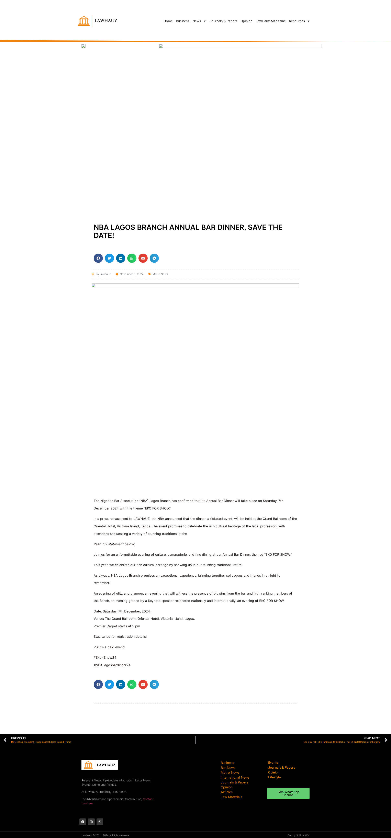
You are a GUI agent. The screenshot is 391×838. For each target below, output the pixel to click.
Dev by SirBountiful (299, 835)
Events (273, 762)
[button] (98, 258)
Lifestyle (274, 777)
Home (168, 21)
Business (182, 21)
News (196, 21)
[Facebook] (82, 821)
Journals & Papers (223, 21)
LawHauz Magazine (271, 21)
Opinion (246, 21)
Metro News (160, 274)
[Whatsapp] (100, 821)
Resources (297, 21)
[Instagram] (91, 821)
